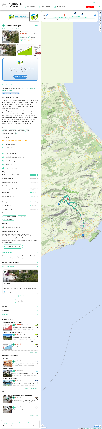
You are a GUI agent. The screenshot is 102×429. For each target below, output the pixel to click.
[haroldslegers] (34, 19)
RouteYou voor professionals (83, 2)
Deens (23, 88)
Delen (28, 425)
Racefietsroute (5, 28)
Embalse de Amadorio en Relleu (12, 332)
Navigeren (5, 425)
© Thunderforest (87, 428)
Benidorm (24, 28)
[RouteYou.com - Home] (15, 5)
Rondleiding (71, 2)
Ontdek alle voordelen (20, 76)
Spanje (10, 28)
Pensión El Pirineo (8, 368)
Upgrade (90, 7)
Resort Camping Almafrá (10, 378)
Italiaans (4, 90)
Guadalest (7, 283)
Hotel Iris (5, 359)
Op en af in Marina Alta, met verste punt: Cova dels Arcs (19, 342)
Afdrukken (13, 425)
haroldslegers (25, 31)
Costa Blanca (18, 28)
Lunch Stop (6, 405)
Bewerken (35, 425)
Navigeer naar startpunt (13, 246)
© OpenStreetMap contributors (96, 428)
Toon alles (20, 301)
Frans (35, 88)
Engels (31, 88)
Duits (27, 88)
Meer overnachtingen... (31, 388)
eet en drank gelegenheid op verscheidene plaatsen (18, 395)
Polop (27, 130)
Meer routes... (34, 352)
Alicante (13, 28)
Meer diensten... (33, 415)
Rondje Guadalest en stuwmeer (12, 322)
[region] (71, 219)
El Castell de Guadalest (9, 133)
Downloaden (20, 425)
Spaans (10, 90)
